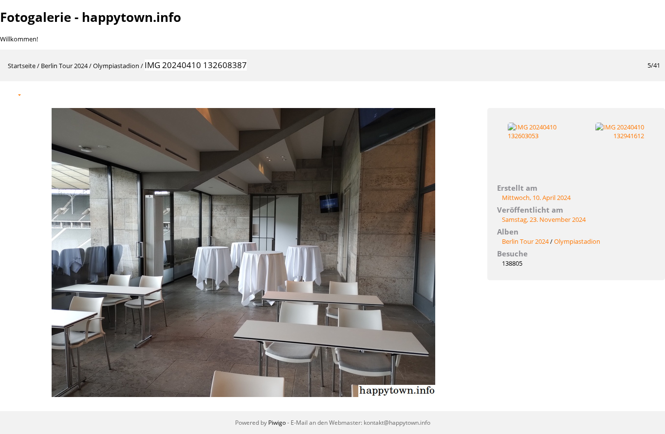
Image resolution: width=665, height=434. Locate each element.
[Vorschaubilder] (611, 94)
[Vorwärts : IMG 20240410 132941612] (652, 94)
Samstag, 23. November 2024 (544, 219)
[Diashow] (34, 94)
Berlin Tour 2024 (64, 65)
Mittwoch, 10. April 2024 (536, 197)
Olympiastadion (116, 65)
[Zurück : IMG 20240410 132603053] (632, 94)
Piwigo (277, 422)
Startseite (22, 65)
